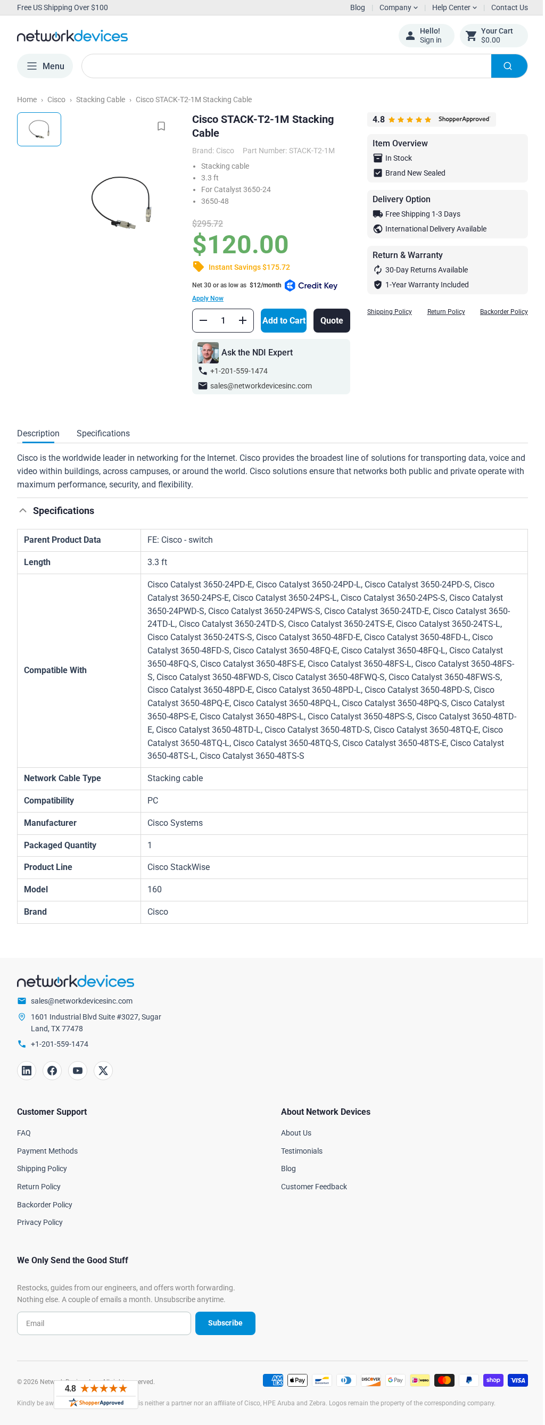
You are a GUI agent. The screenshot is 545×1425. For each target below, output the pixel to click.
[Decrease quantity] (199, 320)
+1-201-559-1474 (235, 371)
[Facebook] (52, 1070)
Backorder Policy (496, 312)
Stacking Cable (100, 99)
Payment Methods (47, 1151)
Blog (357, 7)
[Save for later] (157, 126)
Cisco (56, 99)
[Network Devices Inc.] (199, 36)
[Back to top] (23, 510)
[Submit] (501, 66)
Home (27, 99)
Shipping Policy (381, 312)
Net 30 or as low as (233, 291)
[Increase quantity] (239, 320)
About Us (292, 1133)
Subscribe (221, 1323)
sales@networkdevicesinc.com (257, 386)
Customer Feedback (310, 1186)
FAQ (24, 1133)
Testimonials (298, 1151)
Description (38, 433)
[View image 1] (39, 129)
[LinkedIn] (26, 1070)
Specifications (103, 433)
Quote (324, 321)
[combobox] (300, 66)
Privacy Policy (40, 1222)
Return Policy (438, 312)
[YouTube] (77, 1070)
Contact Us (501, 7)
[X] (103, 1070)
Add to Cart (278, 321)
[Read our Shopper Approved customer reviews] (95, 1394)
